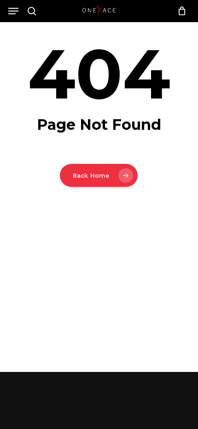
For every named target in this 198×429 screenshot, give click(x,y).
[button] (13, 11)
